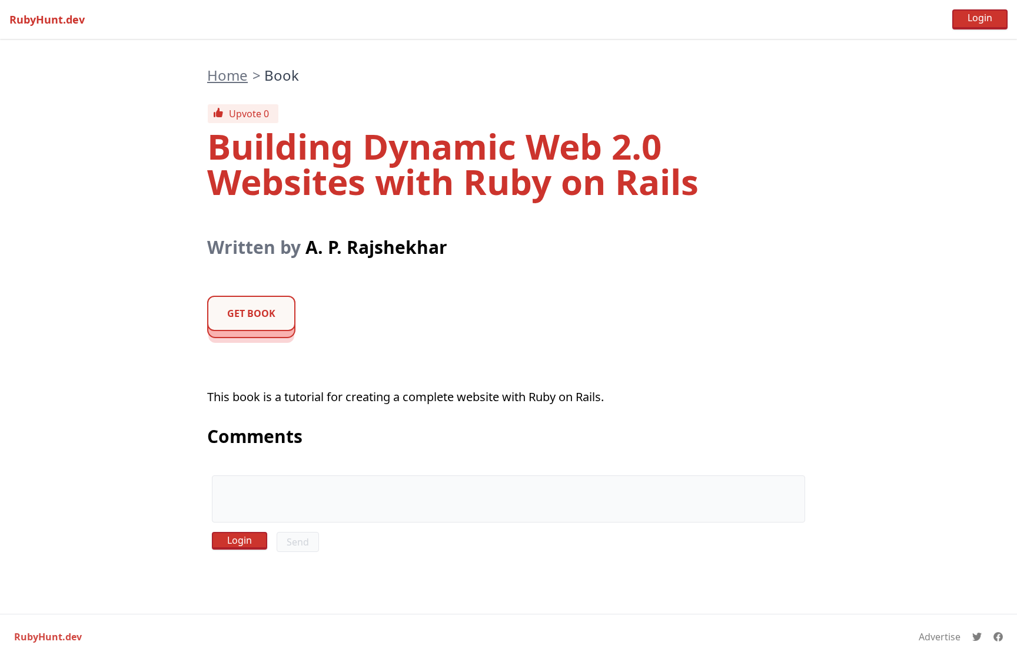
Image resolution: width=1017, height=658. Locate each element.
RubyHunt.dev (47, 19)
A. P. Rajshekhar (376, 247)
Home (227, 75)
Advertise (939, 636)
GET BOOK (251, 313)
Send (298, 541)
